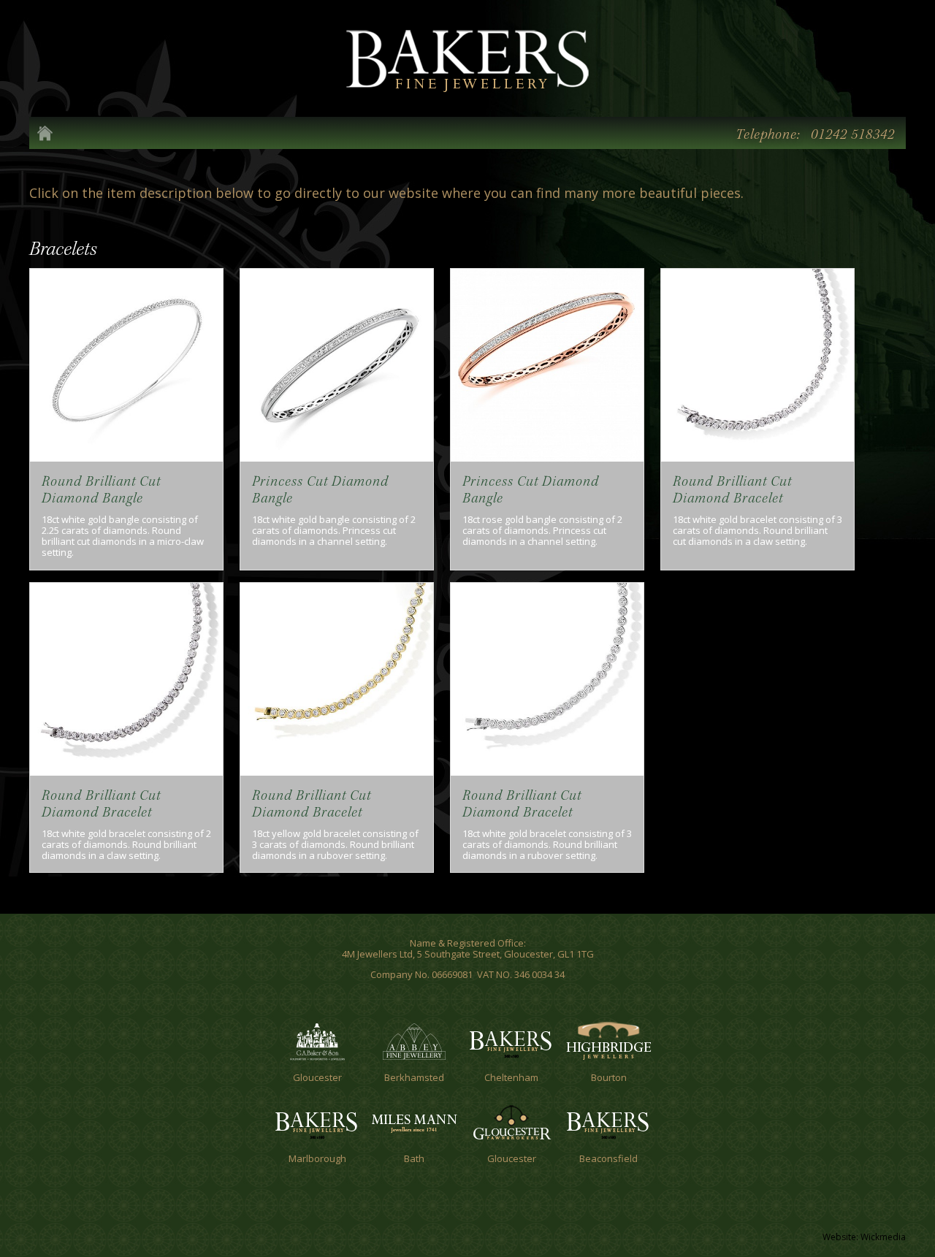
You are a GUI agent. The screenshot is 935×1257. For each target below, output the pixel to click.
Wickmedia (883, 1237)
